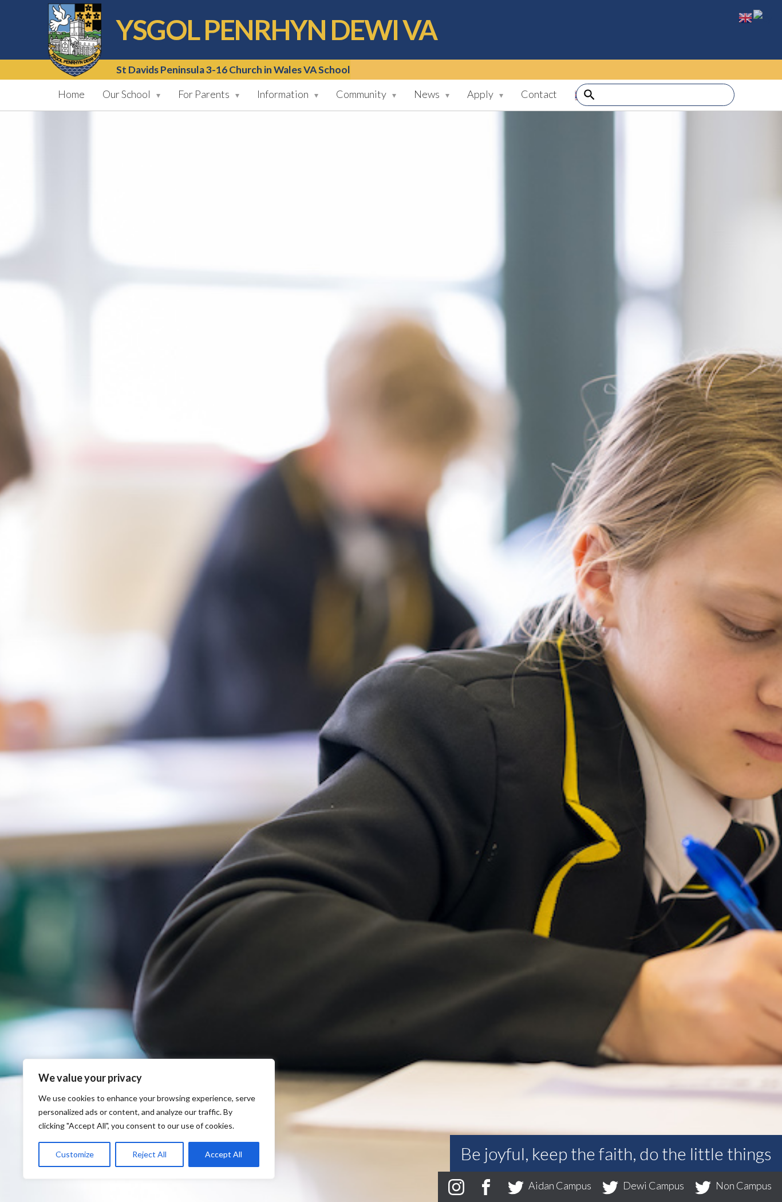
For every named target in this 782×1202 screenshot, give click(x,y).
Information (283, 94)
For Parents (204, 94)
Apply (480, 94)
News (427, 94)
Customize (75, 1154)
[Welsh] (763, 16)
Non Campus (743, 1185)
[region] (149, 1119)
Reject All (149, 1154)
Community (361, 94)
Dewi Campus (653, 1185)
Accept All (223, 1154)
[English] (745, 16)
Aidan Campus (560, 1185)
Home (71, 94)
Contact (539, 94)
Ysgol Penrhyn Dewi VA (75, 40)
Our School (126, 94)
